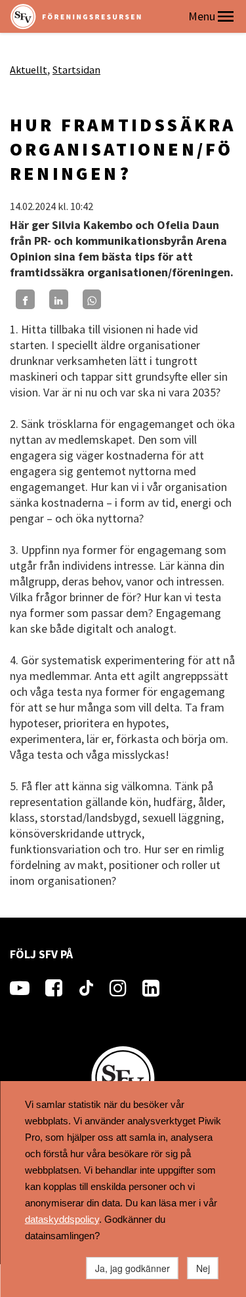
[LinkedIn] (58, 298)
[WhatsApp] (92, 298)
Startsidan (76, 69)
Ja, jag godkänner (132, 1268)
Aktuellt (28, 69)
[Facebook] (25, 298)
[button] (225, 16)
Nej (203, 1268)
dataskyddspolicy (62, 1219)
